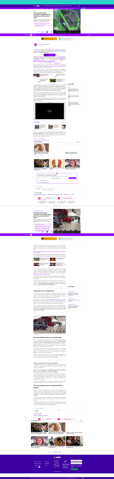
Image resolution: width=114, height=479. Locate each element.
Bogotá (72, 192)
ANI (69, 192)
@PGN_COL (41, 56)
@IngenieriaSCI (36, 59)
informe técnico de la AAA (56, 297)
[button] (34, 5)
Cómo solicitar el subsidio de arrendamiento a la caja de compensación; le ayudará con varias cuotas (62, 200)
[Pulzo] (38, 6)
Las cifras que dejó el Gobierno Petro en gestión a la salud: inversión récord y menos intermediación (73, 304)
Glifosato (47, 8)
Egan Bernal (61, 8)
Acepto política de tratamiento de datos (44, 180)
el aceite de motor (48, 254)
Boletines (83, 8)
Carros (35, 413)
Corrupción (66, 192)
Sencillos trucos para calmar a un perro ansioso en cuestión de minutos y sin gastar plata (72, 200)
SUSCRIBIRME (72, 176)
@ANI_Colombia (61, 56)
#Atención (35, 56)
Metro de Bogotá (50, 192)
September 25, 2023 (57, 63)
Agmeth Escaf (51, 8)
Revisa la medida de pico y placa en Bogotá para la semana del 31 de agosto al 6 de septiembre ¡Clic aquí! (73, 90)
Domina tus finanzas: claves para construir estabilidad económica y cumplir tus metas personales (42, 200)
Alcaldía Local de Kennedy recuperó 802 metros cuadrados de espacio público (73, 96)
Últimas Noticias (71, 8)
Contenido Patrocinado (71, 296)
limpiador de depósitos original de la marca (41, 272)
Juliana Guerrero (35, 8)
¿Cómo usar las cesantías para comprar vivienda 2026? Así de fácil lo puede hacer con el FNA (52, 200)
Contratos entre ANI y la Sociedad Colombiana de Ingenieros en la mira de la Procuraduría (48, 187)
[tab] (47, 196)
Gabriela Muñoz (57, 8)
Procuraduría (56, 192)
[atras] (63, 127)
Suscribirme (74, 467)
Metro (61, 192)
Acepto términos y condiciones (43, 178)
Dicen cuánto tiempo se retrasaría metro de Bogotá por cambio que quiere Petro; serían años (43, 127)
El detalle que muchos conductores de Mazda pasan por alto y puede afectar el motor (73, 292)
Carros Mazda (40, 413)
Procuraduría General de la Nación (52, 49)
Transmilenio (66, 8)
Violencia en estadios (41, 8)
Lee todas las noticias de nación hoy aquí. (41, 140)
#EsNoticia (61, 59)
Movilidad (45, 413)
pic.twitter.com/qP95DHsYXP (49, 61)
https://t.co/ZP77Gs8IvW (38, 61)
